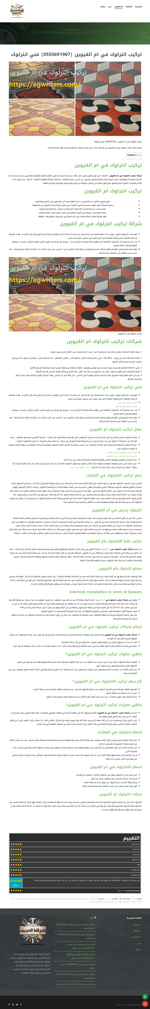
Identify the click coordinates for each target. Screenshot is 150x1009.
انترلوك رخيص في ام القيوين (117, 510)
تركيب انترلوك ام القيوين (113, 191)
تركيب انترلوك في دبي (127, 402)
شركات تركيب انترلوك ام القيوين (104, 341)
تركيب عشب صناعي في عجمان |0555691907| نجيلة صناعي (75, 976)
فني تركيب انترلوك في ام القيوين (112, 387)
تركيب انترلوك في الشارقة (126, 406)
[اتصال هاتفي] (145, 1004)
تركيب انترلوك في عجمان (80, 467)
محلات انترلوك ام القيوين (120, 794)
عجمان (137, 949)
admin (134, 899)
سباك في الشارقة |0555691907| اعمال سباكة (75, 984)
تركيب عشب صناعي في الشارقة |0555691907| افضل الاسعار (75, 926)
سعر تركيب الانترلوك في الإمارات (114, 475)
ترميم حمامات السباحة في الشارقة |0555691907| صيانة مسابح (80, 956)
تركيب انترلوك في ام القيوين (108, 165)
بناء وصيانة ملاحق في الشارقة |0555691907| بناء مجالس (76, 936)
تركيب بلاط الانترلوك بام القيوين (114, 541)
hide (138, 155)
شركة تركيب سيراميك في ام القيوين (122, 452)
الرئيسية (136, 924)
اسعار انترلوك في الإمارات (119, 732)
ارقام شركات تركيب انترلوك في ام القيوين (105, 626)
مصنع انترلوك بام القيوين (120, 568)
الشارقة (137, 931)
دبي (138, 943)
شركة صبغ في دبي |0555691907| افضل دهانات (78, 966)
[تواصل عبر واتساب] (145, 997)
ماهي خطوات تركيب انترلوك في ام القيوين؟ (103, 654)
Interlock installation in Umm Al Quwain (105, 592)
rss (92, 918)
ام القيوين (105, 549)
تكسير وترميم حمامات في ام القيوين (121, 456)
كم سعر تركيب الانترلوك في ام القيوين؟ (107, 681)
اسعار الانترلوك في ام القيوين (116, 767)
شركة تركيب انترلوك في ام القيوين (101, 223)
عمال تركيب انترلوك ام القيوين (115, 429)
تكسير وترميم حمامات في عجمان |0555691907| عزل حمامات (81, 946)
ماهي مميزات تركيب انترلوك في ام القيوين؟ (104, 705)
